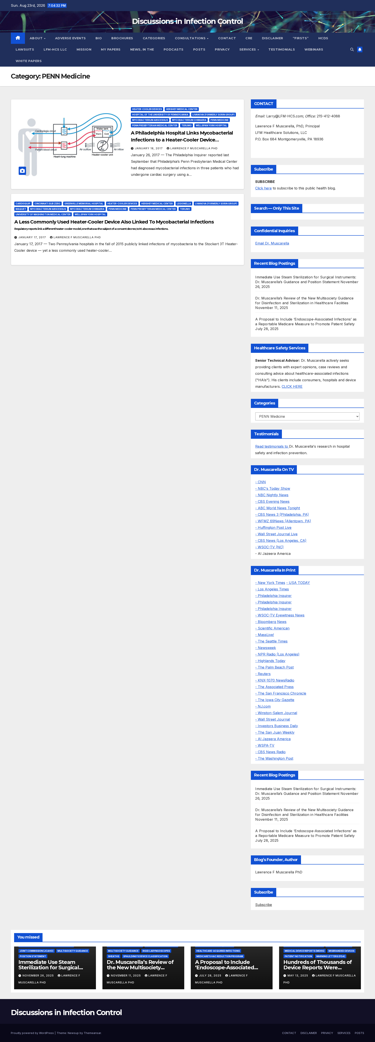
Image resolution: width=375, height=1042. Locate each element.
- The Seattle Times (271, 641)
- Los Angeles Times (272, 589)
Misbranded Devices (341, 951)
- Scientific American (272, 628)
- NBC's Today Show (272, 488)
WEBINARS (313, 49)
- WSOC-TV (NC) (269, 547)
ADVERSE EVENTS (70, 38)
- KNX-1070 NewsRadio (274, 680)
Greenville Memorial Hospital (83, 203)
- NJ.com (263, 706)
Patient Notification (298, 956)
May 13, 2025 (298, 975)
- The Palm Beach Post (274, 667)
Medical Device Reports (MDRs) (304, 951)
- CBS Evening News (272, 501)
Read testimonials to (272, 446)
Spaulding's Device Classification (145, 956)
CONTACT (227, 38)
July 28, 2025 (210, 975)
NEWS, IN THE (142, 49)
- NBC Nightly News (271, 495)
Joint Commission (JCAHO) (36, 951)
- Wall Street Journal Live (276, 534)
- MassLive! (264, 635)
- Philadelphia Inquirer (273, 595)
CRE (248, 38)
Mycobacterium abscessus (150, 120)
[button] (352, 49)
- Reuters (263, 674)
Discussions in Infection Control (187, 21)
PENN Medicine (220, 120)
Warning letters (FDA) (330, 956)
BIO (98, 38)
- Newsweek (265, 648)
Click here (263, 188)
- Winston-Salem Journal (276, 713)
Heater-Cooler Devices (147, 109)
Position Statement (33, 956)
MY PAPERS (111, 49)
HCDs (323, 38)
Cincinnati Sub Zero (47, 203)
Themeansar (92, 1033)
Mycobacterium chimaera (189, 120)
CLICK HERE (292, 386)
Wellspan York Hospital (211, 125)
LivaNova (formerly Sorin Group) (213, 114)
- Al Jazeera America (273, 739)
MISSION (84, 49)
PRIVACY (222, 49)
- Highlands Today (270, 661)
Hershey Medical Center (181, 109)
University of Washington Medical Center (43, 214)
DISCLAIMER (272, 38)
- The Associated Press (274, 687)
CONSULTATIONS (191, 38)
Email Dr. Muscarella (272, 243)
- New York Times (270, 582)
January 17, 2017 (32, 237)
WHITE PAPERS (29, 61)
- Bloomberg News (270, 622)
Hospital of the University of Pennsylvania (160, 114)
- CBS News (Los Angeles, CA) (280, 540)
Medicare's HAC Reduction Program (219, 956)
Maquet (21, 209)
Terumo (186, 125)
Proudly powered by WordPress (33, 1033)
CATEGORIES (154, 38)
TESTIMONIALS (281, 49)
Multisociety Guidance (73, 951)
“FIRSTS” (301, 38)
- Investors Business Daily (276, 726)
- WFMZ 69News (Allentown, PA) (283, 521)
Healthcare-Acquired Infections (218, 951)
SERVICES (248, 49)
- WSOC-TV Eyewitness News (279, 615)
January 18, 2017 (149, 148)
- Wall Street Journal (272, 719)
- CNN (260, 482)
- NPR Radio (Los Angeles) (277, 654)
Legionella (184, 203)
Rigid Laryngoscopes (156, 951)
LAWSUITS (25, 49)
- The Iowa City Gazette (274, 700)
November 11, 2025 (126, 975)
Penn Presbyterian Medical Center (154, 125)
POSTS (199, 49)
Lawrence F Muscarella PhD (194, 148)
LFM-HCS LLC (55, 49)
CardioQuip (23, 203)
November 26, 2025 (39, 975)
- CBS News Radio (270, 752)
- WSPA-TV (264, 745)
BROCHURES (122, 38)
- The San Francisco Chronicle (280, 693)
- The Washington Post (274, 758)
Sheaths (113, 956)
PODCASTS (174, 49)
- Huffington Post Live (273, 527)
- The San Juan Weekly (274, 732)
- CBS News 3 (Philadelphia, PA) (282, 514)
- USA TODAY (298, 582)
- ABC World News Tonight (277, 508)
